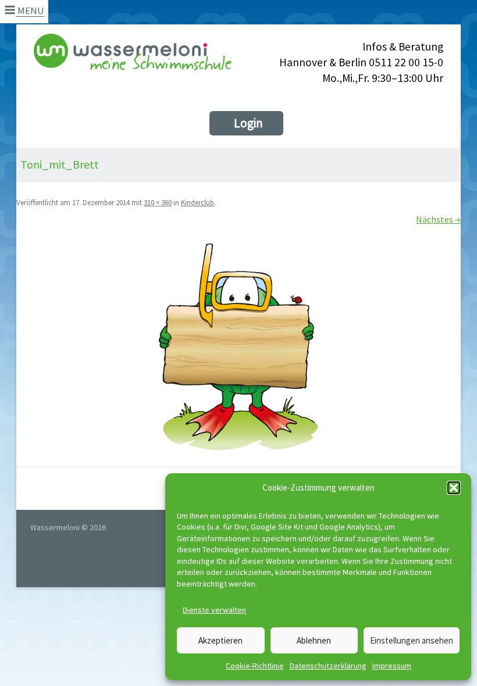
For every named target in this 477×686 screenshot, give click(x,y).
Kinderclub (197, 203)
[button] (454, 488)
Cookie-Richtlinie (255, 665)
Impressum (391, 665)
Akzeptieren (220, 640)
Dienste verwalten (214, 610)
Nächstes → (438, 219)
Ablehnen (314, 640)
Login (248, 123)
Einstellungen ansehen (411, 640)
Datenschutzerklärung (328, 665)
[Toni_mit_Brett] (238, 347)
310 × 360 (158, 203)
